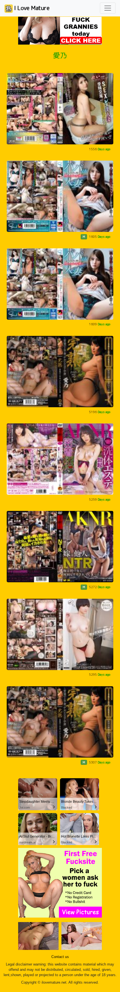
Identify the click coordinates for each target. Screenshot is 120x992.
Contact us (60, 957)
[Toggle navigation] (108, 8)
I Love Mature (31, 8)
